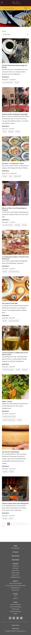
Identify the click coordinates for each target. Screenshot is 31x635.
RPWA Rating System (15, 587)
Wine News (15, 568)
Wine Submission (16, 548)
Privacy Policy (15, 625)
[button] (15, 34)
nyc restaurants (7, 82)
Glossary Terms (15, 575)
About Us (15, 581)
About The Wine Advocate (15, 583)
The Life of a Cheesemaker (10, 452)
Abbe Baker (5, 79)
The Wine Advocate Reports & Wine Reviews (15, 585)
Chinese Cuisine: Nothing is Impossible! (15, 114)
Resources (15, 563)
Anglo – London (7, 401)
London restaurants (9, 420)
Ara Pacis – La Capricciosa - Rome (13, 163)
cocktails (17, 225)
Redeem (15, 613)
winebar (24, 369)
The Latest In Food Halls (10, 303)
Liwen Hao (5, 129)
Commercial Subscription (15, 606)
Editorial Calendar (15, 572)
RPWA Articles (15, 556)
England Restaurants (9, 416)
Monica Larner (6, 173)
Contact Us (15, 598)
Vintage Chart (15, 566)
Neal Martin (5, 414)
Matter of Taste (15, 570)
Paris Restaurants (8, 369)
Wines (15, 546)
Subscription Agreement (15, 611)
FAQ (15, 596)
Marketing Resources (15, 577)
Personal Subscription (15, 604)
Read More (5, 77)
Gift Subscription (15, 609)
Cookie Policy (15, 628)
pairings (11, 131)
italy (10, 176)
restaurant (17, 176)
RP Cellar (15, 552)
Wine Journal (15, 560)
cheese (5, 471)
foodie (17, 82)
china (4, 131)
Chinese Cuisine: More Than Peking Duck (15, 503)
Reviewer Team (15, 590)
